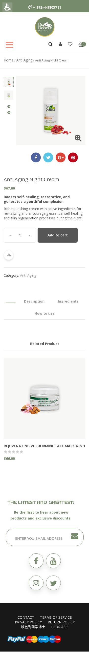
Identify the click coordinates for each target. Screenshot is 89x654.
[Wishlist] (70, 44)
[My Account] (60, 44)
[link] (45, 26)
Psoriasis (59, 626)
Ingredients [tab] (68, 301)
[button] (53, 583)
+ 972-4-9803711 (47, 7)
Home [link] (9, 60)
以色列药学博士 (33, 626)
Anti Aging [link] (24, 60)
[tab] (11, 299)
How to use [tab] (45, 313)
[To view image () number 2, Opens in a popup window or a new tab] (9, 95)
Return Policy (61, 622)
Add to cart (57, 235)
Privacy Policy (28, 622)
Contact (26, 617)
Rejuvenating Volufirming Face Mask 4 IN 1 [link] (44, 445)
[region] (44, 60)
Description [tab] (34, 301)
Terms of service (56, 617)
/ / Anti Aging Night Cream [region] (36, 60)
